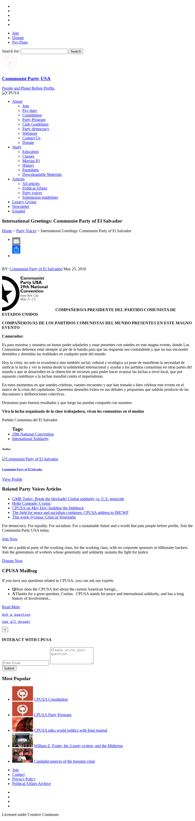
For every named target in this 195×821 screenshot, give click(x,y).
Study (17, 147)
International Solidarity (30, 439)
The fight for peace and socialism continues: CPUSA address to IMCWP (70, 512)
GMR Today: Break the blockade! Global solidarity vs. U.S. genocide (68, 499)
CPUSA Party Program (52, 715)
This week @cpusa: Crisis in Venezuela (44, 517)
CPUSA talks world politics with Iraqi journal (70, 730)
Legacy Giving (24, 202)
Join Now (10, 539)
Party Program (33, 120)
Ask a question (16, 614)
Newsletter (20, 206)
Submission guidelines (40, 197)
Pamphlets (30, 170)
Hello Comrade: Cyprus (31, 503)
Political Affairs (34, 188)
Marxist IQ (31, 161)
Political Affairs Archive (31, 783)
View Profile (12, 479)
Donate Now (12, 561)
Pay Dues (20, 42)
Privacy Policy (24, 779)
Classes (28, 156)
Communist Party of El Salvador (36, 269)
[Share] (102, 249)
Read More (11, 607)
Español (18, 211)
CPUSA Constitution (51, 699)
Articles (18, 179)
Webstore (29, 133)
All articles (31, 183)
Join (15, 33)
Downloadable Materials (42, 174)
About (17, 101)
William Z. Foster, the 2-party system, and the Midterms (78, 746)
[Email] (102, 241)
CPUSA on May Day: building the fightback (48, 508)
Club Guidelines (35, 124)
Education (30, 151)
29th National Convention (33, 434)
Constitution (32, 115)
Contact (18, 774)
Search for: (11, 51)
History (28, 165)
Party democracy (35, 129)
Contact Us (31, 138)
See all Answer (16, 622)
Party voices (32, 193)
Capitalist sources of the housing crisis (64, 761)
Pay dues (29, 110)
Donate (18, 38)
